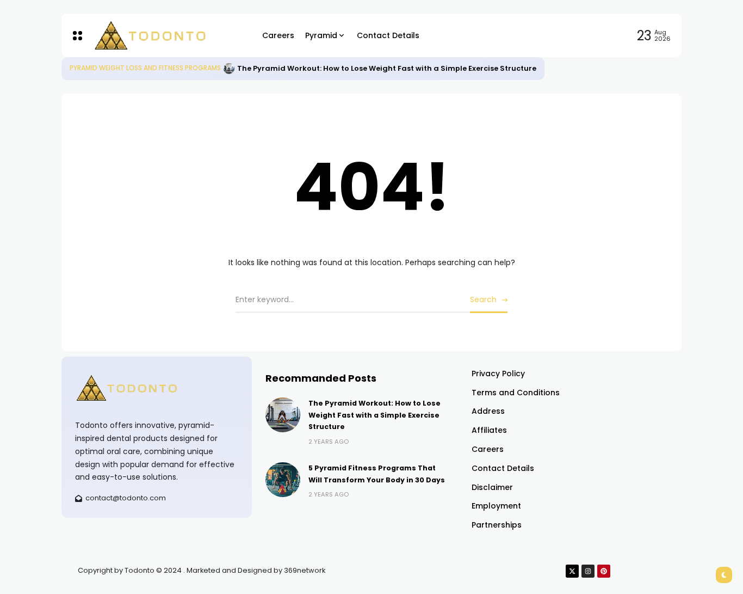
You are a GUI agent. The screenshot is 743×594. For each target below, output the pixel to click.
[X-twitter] (572, 571)
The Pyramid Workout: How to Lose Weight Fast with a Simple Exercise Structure (386, 68)
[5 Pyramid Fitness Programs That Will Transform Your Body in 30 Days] (282, 479)
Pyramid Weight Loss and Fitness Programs (145, 68)
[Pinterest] (603, 571)
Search (483, 299)
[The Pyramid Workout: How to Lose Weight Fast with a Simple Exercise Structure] (229, 68)
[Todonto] (169, 35)
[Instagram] (588, 571)
